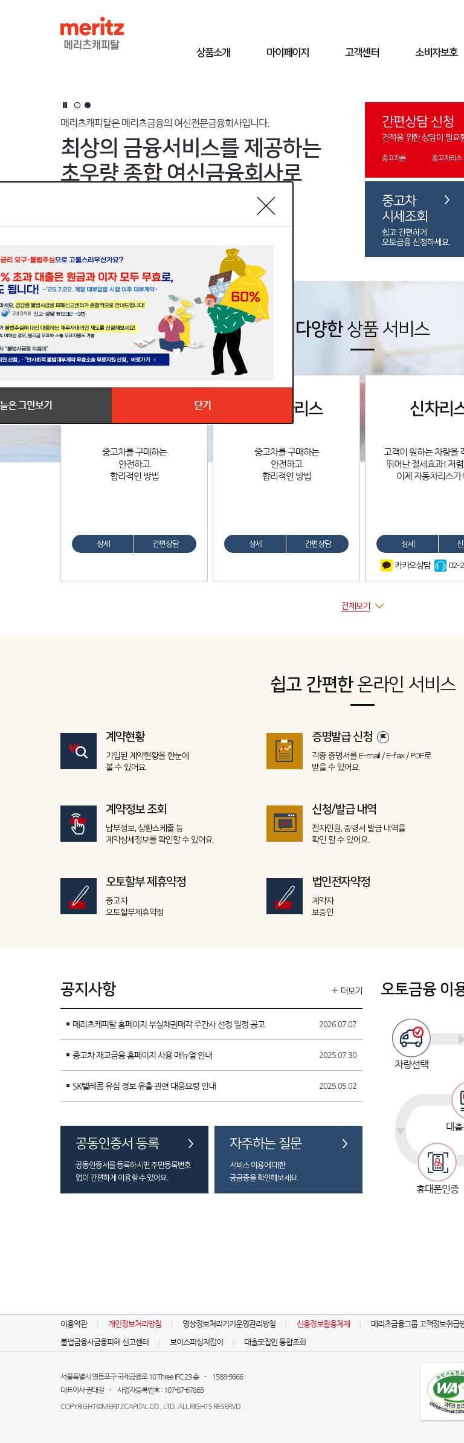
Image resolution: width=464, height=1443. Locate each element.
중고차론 (394, 158)
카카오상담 (412, 565)
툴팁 (383, 737)
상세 (103, 544)
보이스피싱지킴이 (196, 1341)
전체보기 (355, 606)
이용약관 (73, 1323)
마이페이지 (287, 52)
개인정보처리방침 (134, 1323)
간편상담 (165, 544)
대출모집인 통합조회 (275, 1341)
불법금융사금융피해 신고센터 (104, 1341)
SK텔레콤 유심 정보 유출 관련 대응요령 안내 (144, 1086)
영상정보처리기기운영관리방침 (229, 1323)
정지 (65, 105)
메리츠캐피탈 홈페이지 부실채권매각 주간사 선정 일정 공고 (168, 1024)
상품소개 (213, 52)
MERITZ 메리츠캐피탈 (92, 33)
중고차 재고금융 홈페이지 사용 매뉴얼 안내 (142, 1055)
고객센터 (362, 52)
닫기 (202, 405)
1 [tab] (77, 105)
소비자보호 (436, 52)
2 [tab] (88, 105)
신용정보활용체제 (323, 1323)
